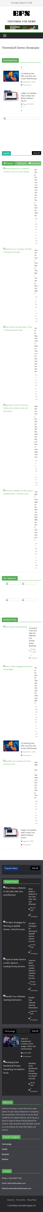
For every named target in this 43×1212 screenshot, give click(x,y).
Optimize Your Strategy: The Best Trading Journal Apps (36, 271)
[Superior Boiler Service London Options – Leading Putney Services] (15, 975)
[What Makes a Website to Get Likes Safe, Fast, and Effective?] (15, 902)
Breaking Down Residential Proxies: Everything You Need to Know (33, 1071)
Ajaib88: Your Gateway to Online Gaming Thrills (36, 780)
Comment (35, 163)
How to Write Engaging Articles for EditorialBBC (36, 685)
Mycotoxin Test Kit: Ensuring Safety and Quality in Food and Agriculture (36, 431)
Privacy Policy (31, 1200)
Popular (9, 163)
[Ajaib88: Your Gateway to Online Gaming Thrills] (18, 793)
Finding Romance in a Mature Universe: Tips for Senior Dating (36, 192)
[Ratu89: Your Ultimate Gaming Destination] (15, 1009)
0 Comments (27, 85)
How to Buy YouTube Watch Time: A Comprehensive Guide (36, 349)
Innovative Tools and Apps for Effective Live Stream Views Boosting (33, 637)
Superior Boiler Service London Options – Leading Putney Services (32, 969)
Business (5, 1154)
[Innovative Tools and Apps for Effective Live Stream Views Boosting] (15, 644)
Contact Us (10, 1200)
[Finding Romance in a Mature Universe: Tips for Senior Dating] (18, 177)
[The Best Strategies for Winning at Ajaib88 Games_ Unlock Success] (18, 499)
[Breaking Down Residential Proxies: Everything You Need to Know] (15, 1077)
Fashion (5, 1159)
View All (36, 153)
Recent (23, 163)
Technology (6, 1144)
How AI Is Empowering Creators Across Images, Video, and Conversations (28, 1044)
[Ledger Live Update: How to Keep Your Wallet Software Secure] (11, 95)
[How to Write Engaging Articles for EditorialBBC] (18, 702)
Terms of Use (20, 1200)
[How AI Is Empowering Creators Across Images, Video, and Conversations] (11, 1047)
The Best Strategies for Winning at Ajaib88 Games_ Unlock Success (36, 516)
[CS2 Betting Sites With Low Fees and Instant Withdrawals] (11, 76)
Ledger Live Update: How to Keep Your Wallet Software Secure (29, 97)
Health (4, 1149)
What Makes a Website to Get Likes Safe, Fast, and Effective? (33, 896)
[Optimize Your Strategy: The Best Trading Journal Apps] (18, 258)
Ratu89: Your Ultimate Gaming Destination (33, 1002)
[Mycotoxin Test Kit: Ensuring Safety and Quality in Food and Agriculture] (18, 414)
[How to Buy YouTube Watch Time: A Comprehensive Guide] (18, 336)
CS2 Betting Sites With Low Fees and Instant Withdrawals (29, 76)
